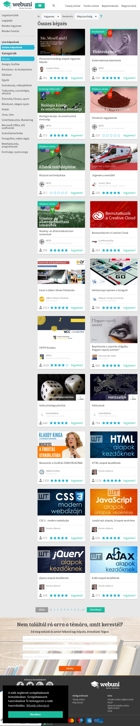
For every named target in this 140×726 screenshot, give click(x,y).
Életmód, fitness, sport (15, 98)
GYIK (110, 711)
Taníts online (91, 6)
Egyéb (5, 80)
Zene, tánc (8, 114)
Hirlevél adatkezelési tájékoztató (118, 706)
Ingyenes (49, 16)
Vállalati (7, 74)
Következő (95, 609)
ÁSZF (110, 702)
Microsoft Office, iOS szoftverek (13, 126)
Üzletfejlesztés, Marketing (17, 120)
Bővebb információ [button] (37, 705)
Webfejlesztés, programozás (10, 145)
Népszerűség (85, 16)
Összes (6, 59)
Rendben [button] (35, 714)
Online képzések (12, 47)
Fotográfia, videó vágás (15, 138)
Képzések (78, 702)
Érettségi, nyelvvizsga (15, 152)
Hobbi (5, 109)
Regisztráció (128, 6)
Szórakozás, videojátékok (17, 85)
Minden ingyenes (12, 25)
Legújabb (7, 20)
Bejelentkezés (110, 6)
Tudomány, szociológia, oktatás (16, 92)
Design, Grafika (10, 64)
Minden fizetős (10, 31)
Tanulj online (72, 6)
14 (83, 609)
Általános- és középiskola (17, 69)
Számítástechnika (12, 133)
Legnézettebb (10, 15)
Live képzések (10, 42)
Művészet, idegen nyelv (15, 104)
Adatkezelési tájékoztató (121, 699)
